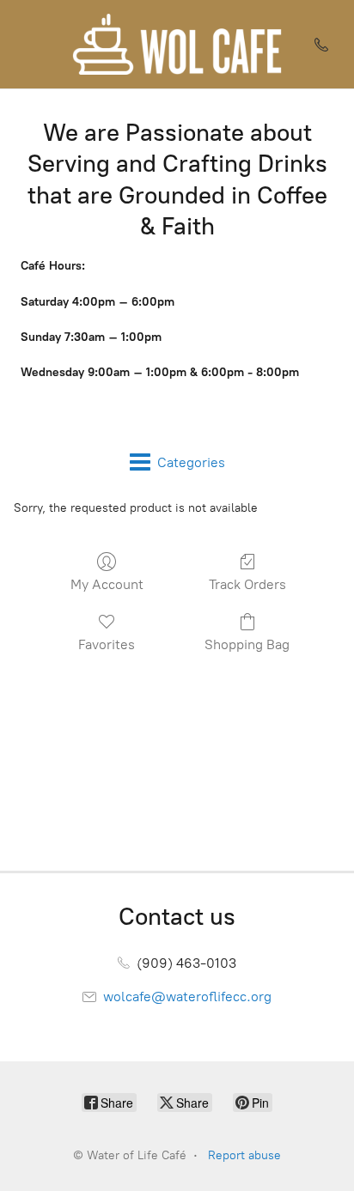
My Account (106, 584)
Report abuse (244, 1155)
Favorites (106, 644)
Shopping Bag (247, 644)
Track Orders (247, 584)
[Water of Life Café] (177, 44)
